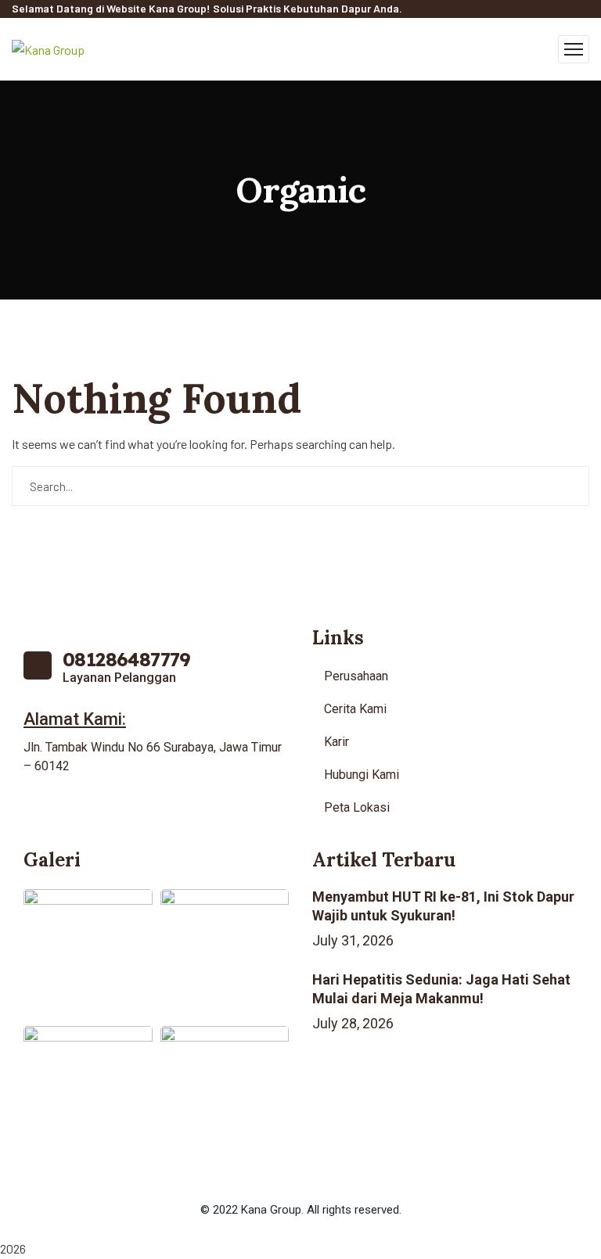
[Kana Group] (48, 48)
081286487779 (127, 659)
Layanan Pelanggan (119, 677)
